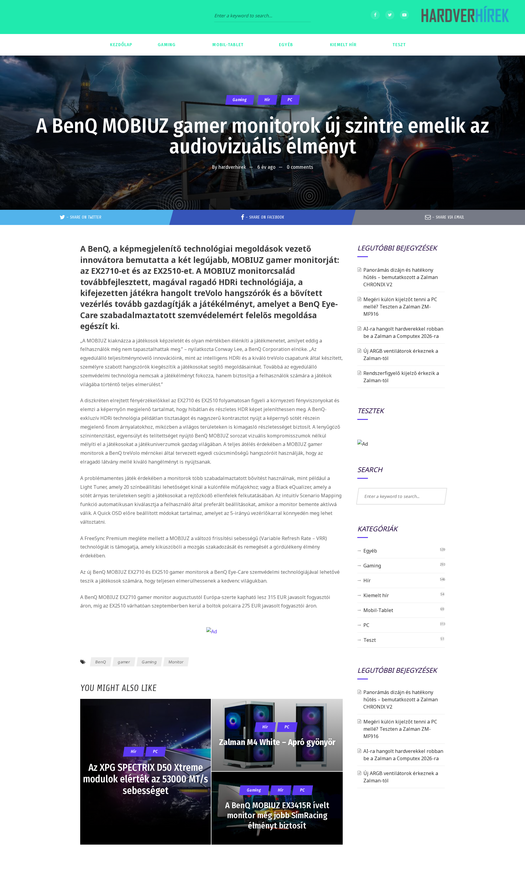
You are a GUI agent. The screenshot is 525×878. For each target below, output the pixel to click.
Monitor (176, 662)
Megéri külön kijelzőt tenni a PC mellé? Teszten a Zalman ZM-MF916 (400, 306)
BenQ (101, 662)
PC (290, 99)
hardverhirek (232, 167)
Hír (267, 99)
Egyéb (370, 550)
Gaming (239, 99)
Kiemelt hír (376, 595)
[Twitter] (389, 14)
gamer (124, 662)
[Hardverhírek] (464, 17)
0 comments (300, 167)
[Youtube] (404, 14)
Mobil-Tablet (378, 610)
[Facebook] (375, 14)
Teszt (369, 640)
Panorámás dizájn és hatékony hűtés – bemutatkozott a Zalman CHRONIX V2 (400, 277)
